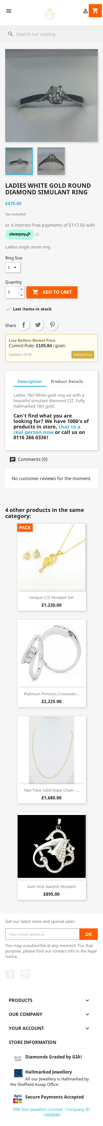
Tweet (37, 324)
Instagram (25, 974)
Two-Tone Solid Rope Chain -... (52, 790)
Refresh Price (83, 354)
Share (23, 324)
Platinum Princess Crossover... (51, 693)
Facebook (10, 974)
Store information (32, 1042)
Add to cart (52, 292)
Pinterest (52, 324)
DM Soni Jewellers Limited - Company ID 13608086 (51, 1112)
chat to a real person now (46, 429)
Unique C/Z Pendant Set (51, 597)
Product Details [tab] (67, 381)
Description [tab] (30, 381)
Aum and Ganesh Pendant (51, 886)
